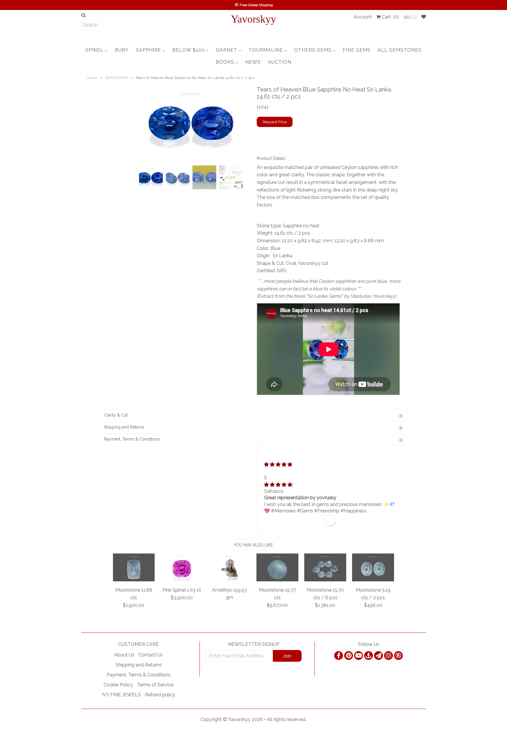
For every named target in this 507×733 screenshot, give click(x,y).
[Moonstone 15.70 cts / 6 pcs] (325, 580)
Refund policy (160, 695)
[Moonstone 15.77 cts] (277, 580)
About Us (124, 655)
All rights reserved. (286, 719)
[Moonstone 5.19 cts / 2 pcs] (373, 580)
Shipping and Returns (139, 665)
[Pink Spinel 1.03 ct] (182, 580)
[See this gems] (143, 137)
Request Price (275, 122)
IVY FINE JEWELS (121, 695)
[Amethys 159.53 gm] (230, 579)
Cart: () (390, 17)
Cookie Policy (118, 685)
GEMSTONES (116, 78)
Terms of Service (155, 685)
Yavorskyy (253, 19)
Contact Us (150, 655)
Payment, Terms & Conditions (138, 675)
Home (92, 78)
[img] (278, 484)
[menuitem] (96, 50)
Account (363, 17)
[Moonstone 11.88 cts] (134, 580)
